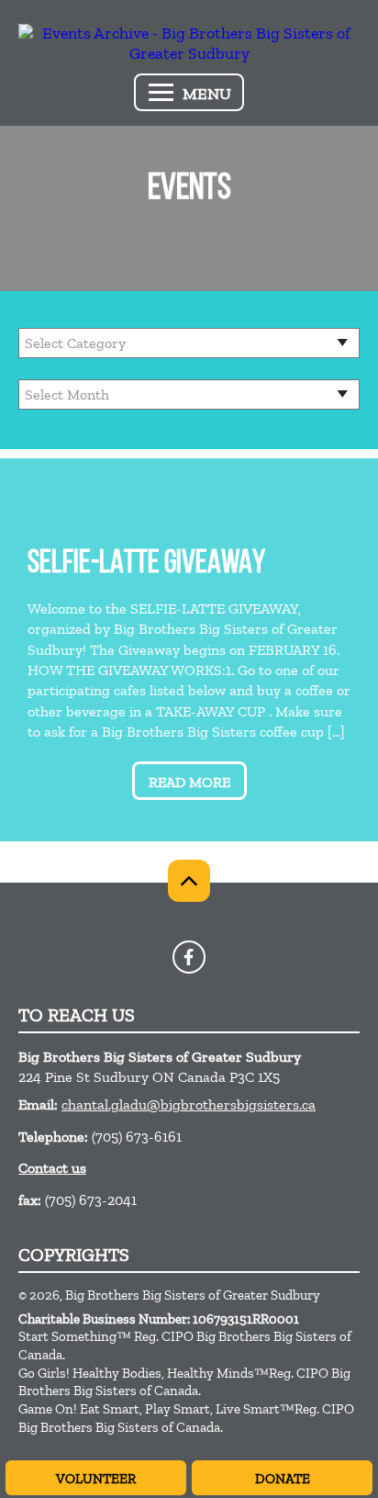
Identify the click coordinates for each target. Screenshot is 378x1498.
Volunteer (96, 1478)
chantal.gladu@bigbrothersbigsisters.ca (188, 1104)
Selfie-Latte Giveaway (146, 564)
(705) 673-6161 (137, 1136)
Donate (282, 1478)
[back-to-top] (189, 881)
